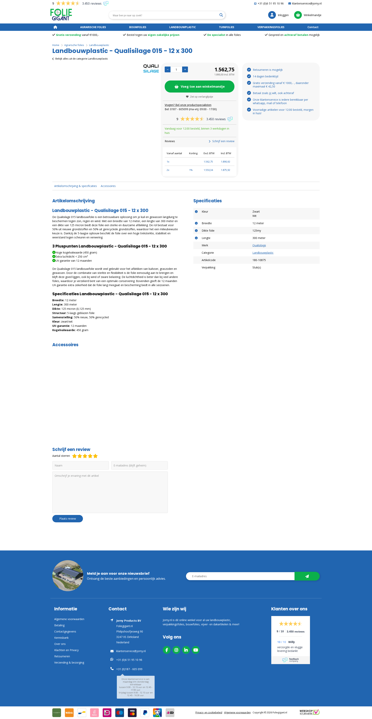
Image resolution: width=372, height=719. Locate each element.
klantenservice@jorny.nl (307, 3)
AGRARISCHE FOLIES (93, 27)
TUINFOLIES (226, 27)
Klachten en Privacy (66, 650)
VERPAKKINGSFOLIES (270, 27)
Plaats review (67, 518)
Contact (313, 27)
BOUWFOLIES (137, 27)
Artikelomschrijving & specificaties (75, 186)
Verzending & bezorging (69, 662)
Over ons (60, 644)
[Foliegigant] (61, 15)
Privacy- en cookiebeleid (208, 712)
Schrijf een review (223, 141)
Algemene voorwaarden (69, 619)
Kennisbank (61, 637)
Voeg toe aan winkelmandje (203, 86)
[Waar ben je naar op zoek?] (221, 15)
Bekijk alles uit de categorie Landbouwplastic (81, 58)
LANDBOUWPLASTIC (182, 27)
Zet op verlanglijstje (201, 96)
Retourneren (62, 656)
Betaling (59, 625)
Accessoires (108, 186)
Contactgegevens (65, 631)
